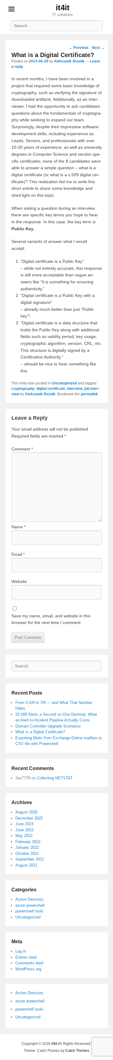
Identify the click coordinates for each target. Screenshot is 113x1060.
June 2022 (24, 830)
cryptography (23, 389)
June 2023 (24, 824)
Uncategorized (64, 383)
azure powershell (30, 905)
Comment (22, 449)
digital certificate (50, 389)
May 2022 (24, 835)
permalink (89, 394)
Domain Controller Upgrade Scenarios (48, 726)
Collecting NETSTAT (55, 778)
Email (18, 554)
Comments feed (29, 963)
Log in (20, 951)
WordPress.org (28, 969)
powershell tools (29, 911)
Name (18, 526)
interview (75, 389)
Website (19, 581)
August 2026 (26, 812)
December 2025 (29, 818)
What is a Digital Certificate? (40, 732)
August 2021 (26, 865)
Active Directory (29, 899)
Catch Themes (77, 1051)
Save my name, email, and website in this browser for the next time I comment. (50, 619)
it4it (63, 7)
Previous (79, 48)
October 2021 (27, 853)
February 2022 (27, 841)
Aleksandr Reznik (69, 61)
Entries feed (25, 957)
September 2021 (29, 859)
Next (98, 48)
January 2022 (27, 847)
